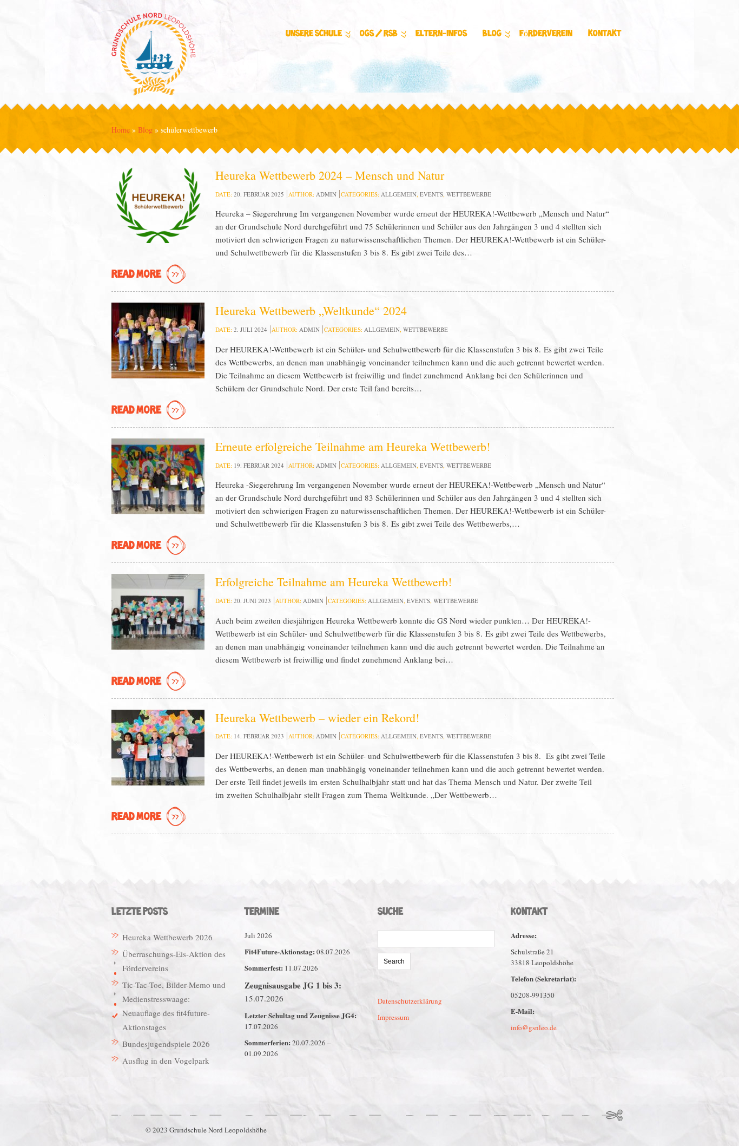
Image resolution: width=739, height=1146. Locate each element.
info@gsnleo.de (534, 1027)
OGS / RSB (379, 33)
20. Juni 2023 (252, 601)
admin (326, 194)
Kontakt (604, 33)
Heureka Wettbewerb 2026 (167, 937)
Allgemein (399, 194)
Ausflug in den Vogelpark (165, 1060)
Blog (492, 33)
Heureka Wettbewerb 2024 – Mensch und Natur (329, 175)
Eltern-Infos (441, 33)
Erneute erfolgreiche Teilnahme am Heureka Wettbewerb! (352, 446)
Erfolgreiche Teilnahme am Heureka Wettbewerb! (333, 582)
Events (431, 194)
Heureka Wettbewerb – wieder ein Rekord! (317, 717)
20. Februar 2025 (259, 194)
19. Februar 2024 (259, 465)
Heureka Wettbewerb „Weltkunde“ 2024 (311, 310)
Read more (136, 274)
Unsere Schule (314, 33)
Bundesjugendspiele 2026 (166, 1043)
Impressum (393, 1017)
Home (120, 130)
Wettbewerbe (468, 194)
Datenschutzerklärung (410, 1001)
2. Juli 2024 (250, 329)
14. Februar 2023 (259, 736)
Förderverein (545, 33)
